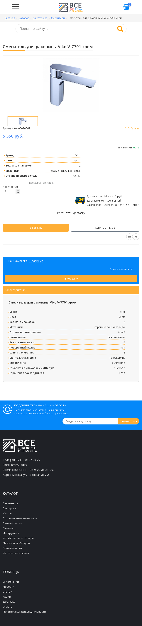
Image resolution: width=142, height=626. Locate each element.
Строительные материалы (20, 518)
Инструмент (11, 533)
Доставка (9, 601)
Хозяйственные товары (18, 538)
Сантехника (10, 503)
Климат (7, 513)
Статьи (7, 591)
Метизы (8, 528)
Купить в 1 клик (105, 227)
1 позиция (36, 261)
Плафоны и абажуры (16, 543)
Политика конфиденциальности (24, 611)
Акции (7, 596)
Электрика (9, 508)
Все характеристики (41, 182)
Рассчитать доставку (71, 213)
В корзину (36, 227)
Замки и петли (12, 523)
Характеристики (15, 290)
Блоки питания (12, 548)
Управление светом (16, 553)
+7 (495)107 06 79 (28, 460)
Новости (8, 586)
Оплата (7, 606)
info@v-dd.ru (19, 465)
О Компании (11, 581)
